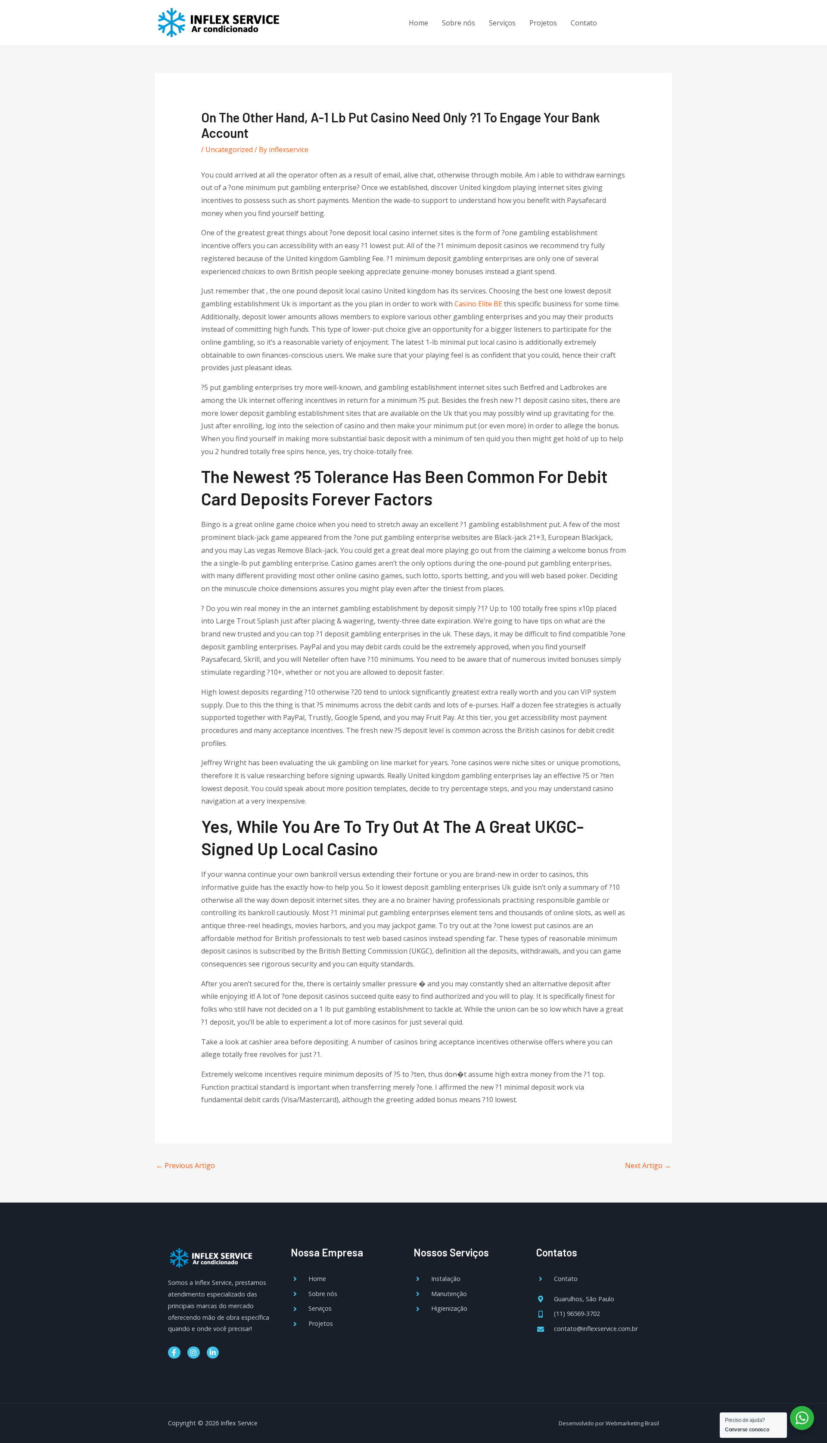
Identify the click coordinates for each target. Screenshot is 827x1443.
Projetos (543, 23)
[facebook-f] (622, 22)
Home (418, 23)
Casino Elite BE (478, 304)
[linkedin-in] (657, 22)
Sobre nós (458, 23)
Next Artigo (648, 1165)
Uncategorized (229, 149)
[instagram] (640, 22)
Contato (584, 23)
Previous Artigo (185, 1165)
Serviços (502, 23)
